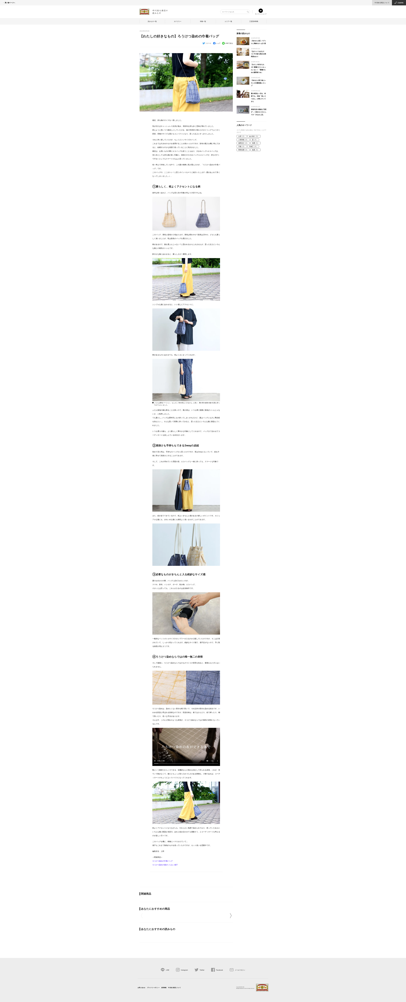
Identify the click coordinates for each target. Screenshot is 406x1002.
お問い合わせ (141, 987)
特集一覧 (203, 21)
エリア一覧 (228, 21)
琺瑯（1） (255, 143)
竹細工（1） (253, 146)
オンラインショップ (260, 14)
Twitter (202, 970)
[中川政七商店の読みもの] (154, 11)
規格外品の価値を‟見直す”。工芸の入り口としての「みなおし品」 (258, 111)
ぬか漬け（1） (254, 136)
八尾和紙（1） (243, 140)
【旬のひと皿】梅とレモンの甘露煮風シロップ (258, 82)
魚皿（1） (255, 150)
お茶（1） (241, 136)
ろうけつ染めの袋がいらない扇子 (165, 865)
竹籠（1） (241, 146)
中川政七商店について (382, 2)
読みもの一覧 (152, 21)
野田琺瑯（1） (243, 150)
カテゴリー (177, 21)
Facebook (219, 970)
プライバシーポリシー (153, 987)
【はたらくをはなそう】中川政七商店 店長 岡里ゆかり (258, 53)
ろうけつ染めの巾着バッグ (162, 861)
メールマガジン (240, 970)
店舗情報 (400, 3)
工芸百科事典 (253, 21)
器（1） (254, 140)
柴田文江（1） (243, 143)
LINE (167, 970)
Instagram (184, 970)
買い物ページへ (10, 2)
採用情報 (163, 987)
